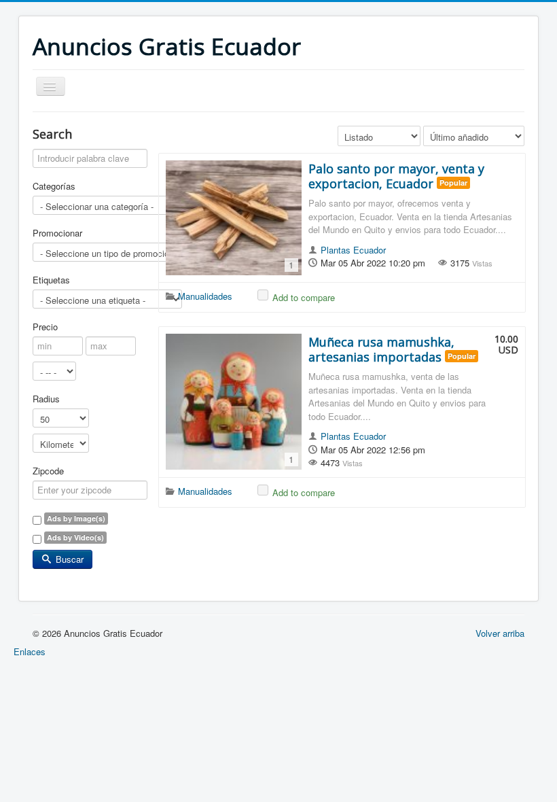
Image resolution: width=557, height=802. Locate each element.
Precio (45, 327)
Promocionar (57, 233)
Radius (46, 399)
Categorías (54, 186)
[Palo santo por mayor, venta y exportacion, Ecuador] (234, 217)
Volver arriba (499, 633)
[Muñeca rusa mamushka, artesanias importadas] (234, 402)
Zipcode (48, 471)
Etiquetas (51, 280)
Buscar (68, 559)
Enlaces (30, 651)
